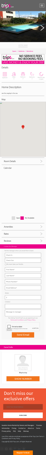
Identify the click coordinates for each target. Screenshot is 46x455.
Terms (38, 428)
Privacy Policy (31, 320)
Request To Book (23, 453)
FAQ (14, 431)
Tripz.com (16, 442)
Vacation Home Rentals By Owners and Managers (18, 425)
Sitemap (26, 431)
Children (7, 302)
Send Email (23, 334)
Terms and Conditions (17, 320)
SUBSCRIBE (23, 415)
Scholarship (5, 428)
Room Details (10, 161)
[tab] (23, 161)
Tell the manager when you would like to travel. (19, 251)
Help (19, 431)
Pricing (14, 428)
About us (31, 428)
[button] (44, 13)
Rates (6, 233)
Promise (39, 425)
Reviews (7, 241)
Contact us (22, 428)
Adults (7, 293)
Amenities (8, 226)
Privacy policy (6, 431)
